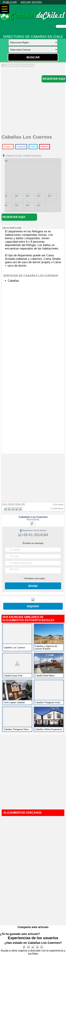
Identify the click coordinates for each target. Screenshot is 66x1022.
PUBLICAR (10, 2)
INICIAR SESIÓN (31, 2)
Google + (8, 146)
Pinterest (44, 146)
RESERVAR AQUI (53, 78)
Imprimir (33, 606)
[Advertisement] (33, 100)
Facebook (21, 146)
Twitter (33, 146)
